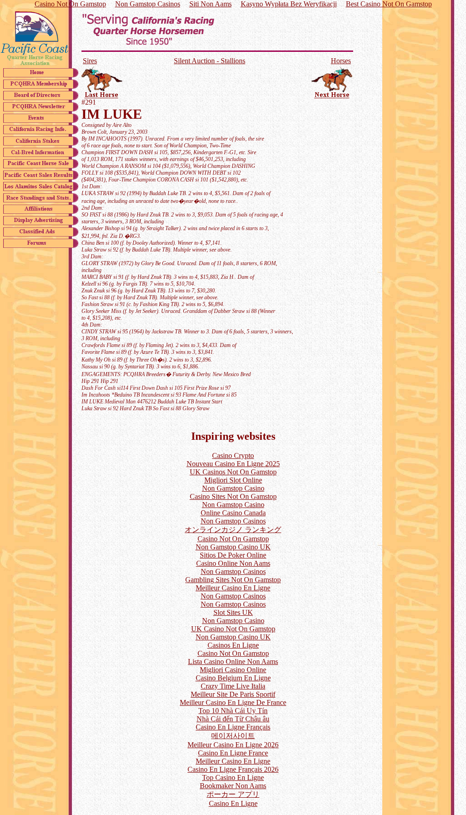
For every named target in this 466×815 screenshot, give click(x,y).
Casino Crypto (233, 455)
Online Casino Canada (233, 513)
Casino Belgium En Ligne (233, 678)
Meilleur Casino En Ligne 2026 (233, 745)
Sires (90, 61)
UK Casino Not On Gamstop (233, 629)
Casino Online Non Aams (233, 563)
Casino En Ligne (233, 803)
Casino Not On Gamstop (233, 539)
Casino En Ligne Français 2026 (233, 769)
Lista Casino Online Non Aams (233, 661)
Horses (341, 61)
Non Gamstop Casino (233, 488)
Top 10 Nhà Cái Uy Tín (233, 710)
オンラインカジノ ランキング (233, 529)
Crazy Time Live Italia (233, 686)
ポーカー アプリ (233, 794)
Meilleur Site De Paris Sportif (233, 694)
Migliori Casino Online (233, 670)
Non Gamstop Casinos (233, 521)
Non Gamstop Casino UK (233, 547)
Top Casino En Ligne (233, 777)
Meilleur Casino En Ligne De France (233, 702)
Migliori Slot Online (233, 480)
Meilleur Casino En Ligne (233, 588)
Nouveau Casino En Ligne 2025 (233, 464)
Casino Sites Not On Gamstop (233, 496)
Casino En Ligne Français (233, 727)
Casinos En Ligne (233, 645)
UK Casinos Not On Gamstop (233, 472)
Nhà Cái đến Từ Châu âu (233, 719)
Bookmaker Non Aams (233, 786)
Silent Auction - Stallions (209, 61)
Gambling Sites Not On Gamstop (233, 580)
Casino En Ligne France (233, 753)
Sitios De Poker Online (233, 555)
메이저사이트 (233, 736)
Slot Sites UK (233, 612)
